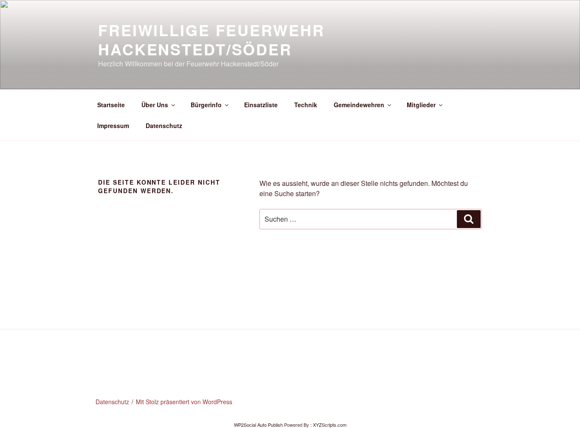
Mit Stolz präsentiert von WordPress (184, 401)
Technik (305, 104)
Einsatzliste (261, 104)
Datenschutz (164, 125)
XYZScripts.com (329, 424)
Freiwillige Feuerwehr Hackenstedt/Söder (211, 39)
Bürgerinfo (206, 104)
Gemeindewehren (359, 104)
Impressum (113, 125)
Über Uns (154, 104)
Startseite (111, 104)
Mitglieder (421, 104)
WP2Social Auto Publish (258, 424)
